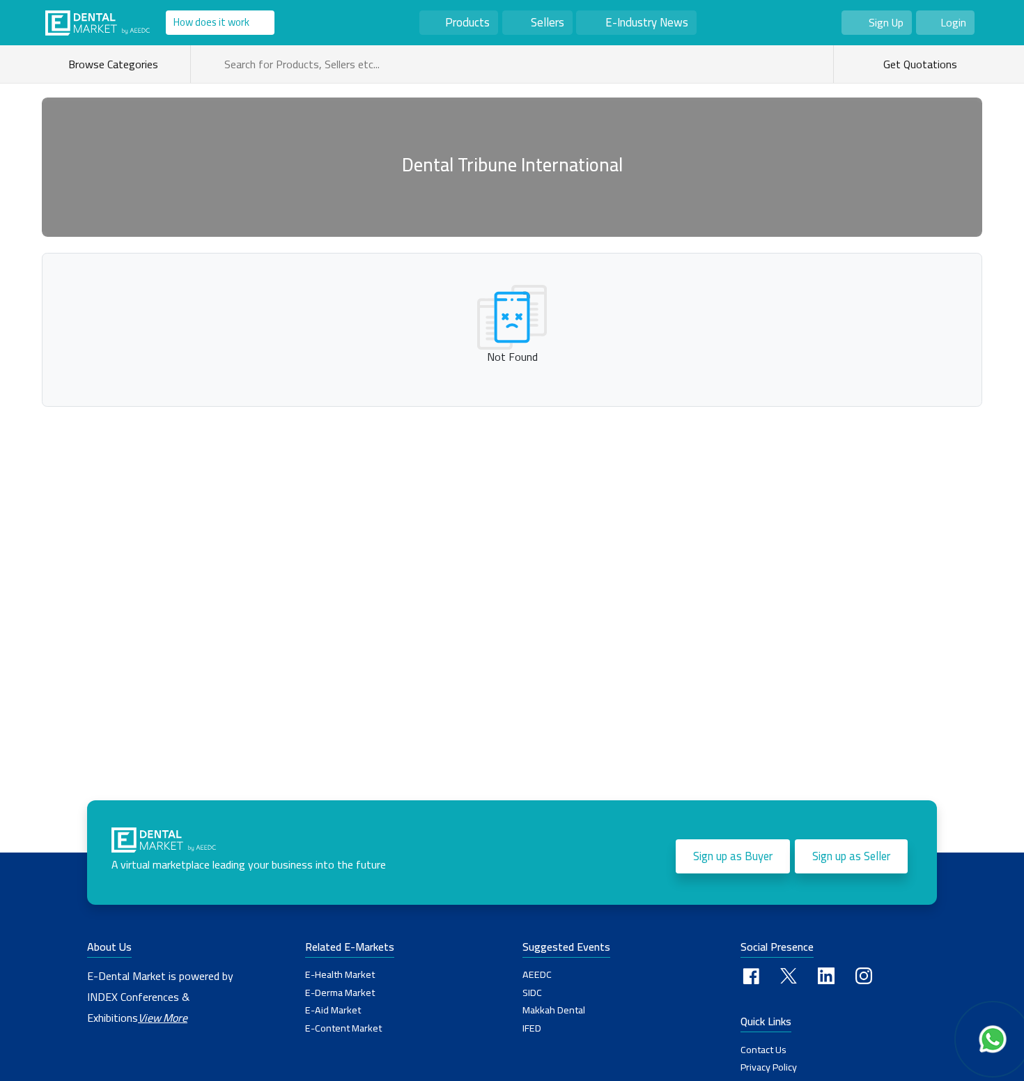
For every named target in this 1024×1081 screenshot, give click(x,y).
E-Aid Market (333, 1010)
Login (953, 22)
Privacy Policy (768, 1067)
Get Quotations (919, 64)
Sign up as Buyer (733, 856)
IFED (531, 1028)
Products (467, 22)
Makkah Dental (553, 1010)
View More (162, 1017)
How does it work (211, 22)
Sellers (547, 22)
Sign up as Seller (851, 856)
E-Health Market (340, 974)
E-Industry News (646, 22)
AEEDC (537, 974)
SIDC (532, 992)
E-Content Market (343, 1028)
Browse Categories (115, 64)
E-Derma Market (340, 992)
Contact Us (763, 1050)
